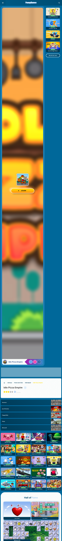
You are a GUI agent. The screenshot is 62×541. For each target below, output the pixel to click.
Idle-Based (28, 382)
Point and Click (18, 382)
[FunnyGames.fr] (4, 383)
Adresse (10, 382)
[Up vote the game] (31, 362)
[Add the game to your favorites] (25, 387)
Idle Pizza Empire (38, 382)
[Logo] (31, 3)
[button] (59, 3)
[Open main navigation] (3, 3)
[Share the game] (39, 362)
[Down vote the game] (35, 362)
